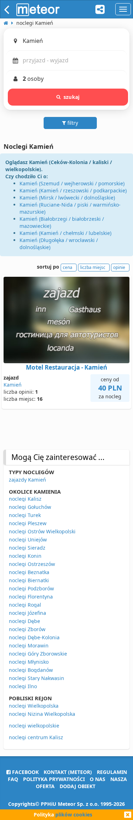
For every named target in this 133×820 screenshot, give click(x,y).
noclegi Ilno (23, 686)
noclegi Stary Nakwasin (36, 678)
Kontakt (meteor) (68, 772)
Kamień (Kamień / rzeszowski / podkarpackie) (73, 190)
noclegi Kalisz (25, 498)
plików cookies (73, 814)
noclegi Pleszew (27, 523)
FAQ (13, 779)
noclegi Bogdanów (31, 670)
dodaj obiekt (77, 786)
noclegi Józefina (27, 613)
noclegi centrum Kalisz (36, 737)
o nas (97, 779)
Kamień (13, 384)
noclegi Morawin (29, 645)
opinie (119, 267)
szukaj (71, 97)
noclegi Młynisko (29, 661)
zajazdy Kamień (27, 479)
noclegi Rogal (25, 604)
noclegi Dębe (24, 621)
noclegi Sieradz (27, 547)
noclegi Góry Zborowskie (38, 653)
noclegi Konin (25, 555)
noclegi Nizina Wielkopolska (42, 714)
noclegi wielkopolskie (34, 725)
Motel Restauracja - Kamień (66, 367)
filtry (72, 122)
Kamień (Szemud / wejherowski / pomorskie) (72, 183)
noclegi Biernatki (29, 580)
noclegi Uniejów (28, 539)
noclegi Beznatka (29, 572)
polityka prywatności (54, 779)
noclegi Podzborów (31, 588)
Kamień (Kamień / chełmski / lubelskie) (65, 233)
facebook (25, 772)
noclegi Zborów (27, 629)
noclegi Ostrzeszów (32, 564)
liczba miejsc (92, 267)
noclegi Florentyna (31, 596)
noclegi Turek (25, 515)
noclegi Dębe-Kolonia (34, 637)
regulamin (112, 772)
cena (67, 267)
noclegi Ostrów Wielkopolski (42, 531)
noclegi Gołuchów (30, 507)
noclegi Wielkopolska (34, 705)
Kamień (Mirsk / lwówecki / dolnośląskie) (67, 197)
